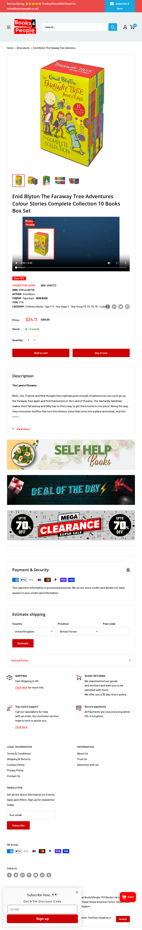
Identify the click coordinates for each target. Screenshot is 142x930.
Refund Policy (19, 660)
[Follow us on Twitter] (16, 875)
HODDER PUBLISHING (23, 285)
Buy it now (101, 352)
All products (23, 47)
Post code (109, 623)
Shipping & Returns (18, 759)
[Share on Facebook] (107, 306)
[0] (132, 27)
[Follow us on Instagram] (22, 875)
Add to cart (41, 352)
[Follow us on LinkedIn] (42, 875)
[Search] (112, 27)
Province (63, 623)
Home (10, 47)
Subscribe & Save (122, 6)
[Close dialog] (77, 892)
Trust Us (82, 759)
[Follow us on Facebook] (9, 875)
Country (17, 623)
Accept (123, 919)
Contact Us (13, 776)
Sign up (42, 919)
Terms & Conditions (19, 753)
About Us (82, 753)
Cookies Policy (16, 764)
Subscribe (18, 825)
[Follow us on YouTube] (35, 875)
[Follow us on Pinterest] (29, 875)
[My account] (125, 27)
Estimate (22, 643)
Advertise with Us (88, 764)
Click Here (21, 687)
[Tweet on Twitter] (120, 306)
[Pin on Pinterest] (114, 306)
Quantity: (18, 340)
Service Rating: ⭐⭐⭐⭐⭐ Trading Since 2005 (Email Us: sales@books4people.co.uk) (41, 6)
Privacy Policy (15, 770)
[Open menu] (8, 27)
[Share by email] (127, 306)
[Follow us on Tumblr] (48, 875)
